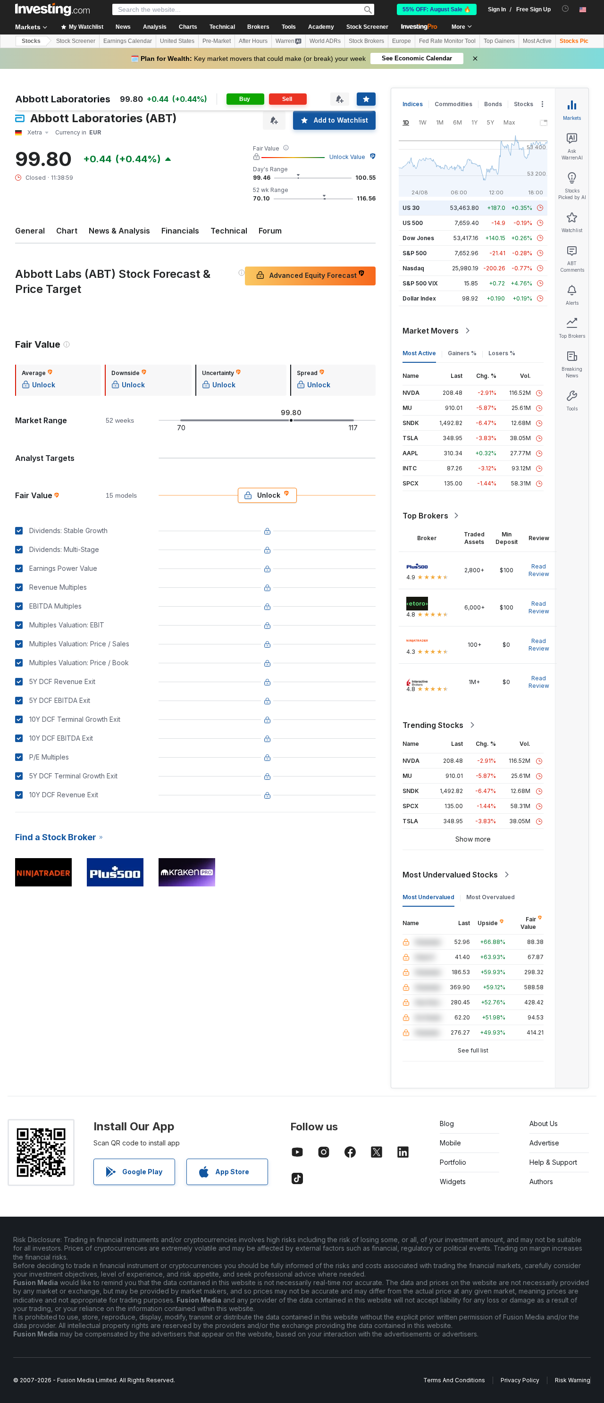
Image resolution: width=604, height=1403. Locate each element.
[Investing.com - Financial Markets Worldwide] (52, 9)
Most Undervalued (428, 897)
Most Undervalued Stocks (450, 874)
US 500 (413, 222)
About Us (543, 1123)
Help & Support (553, 1162)
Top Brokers (425, 515)
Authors (541, 1182)
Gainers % (462, 353)
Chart (66, 230)
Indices (413, 104)
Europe (401, 41)
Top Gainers (499, 41)
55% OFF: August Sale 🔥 (437, 9)
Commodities (453, 104)
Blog (447, 1123)
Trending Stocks (433, 725)
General (30, 230)
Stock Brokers (366, 41)
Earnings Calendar (127, 41)
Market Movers (431, 330)
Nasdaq (413, 268)
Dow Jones (418, 238)
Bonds (493, 104)
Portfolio (453, 1162)
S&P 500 (415, 253)
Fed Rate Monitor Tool (447, 41)
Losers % (501, 353)
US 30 (411, 207)
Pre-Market (216, 41)
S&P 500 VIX (420, 283)
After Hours (253, 41)
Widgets (453, 1182)
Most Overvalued (490, 897)
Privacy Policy (520, 1380)
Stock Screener (367, 27)
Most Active (537, 41)
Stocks (31, 41)
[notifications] (565, 8)
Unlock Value (347, 156)
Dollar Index (419, 298)
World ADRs (325, 41)
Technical (228, 230)
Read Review (538, 570)
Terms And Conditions (454, 1380)
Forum (270, 230)
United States (177, 41)
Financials (180, 230)
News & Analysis (119, 230)
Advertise (544, 1143)
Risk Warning (572, 1380)
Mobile (450, 1143)
